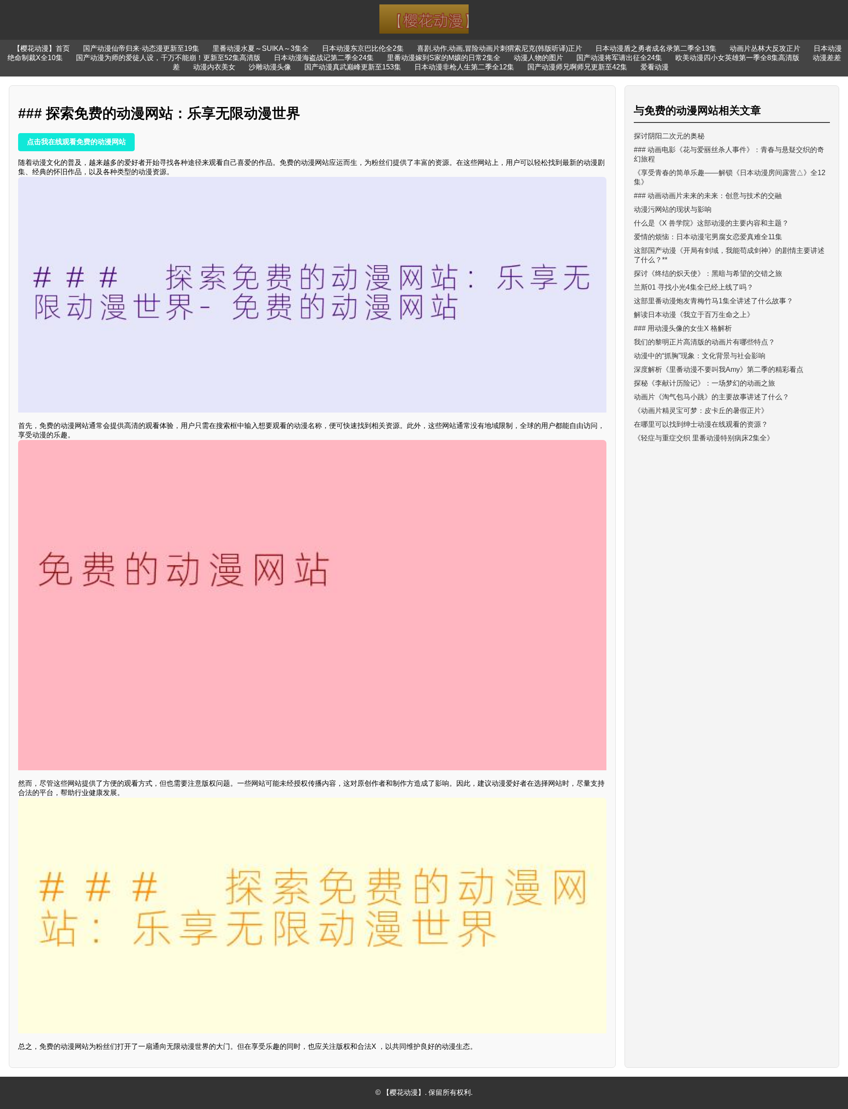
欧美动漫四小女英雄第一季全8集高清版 (737, 57)
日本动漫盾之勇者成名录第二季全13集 (655, 48)
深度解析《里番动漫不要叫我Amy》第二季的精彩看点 (718, 369)
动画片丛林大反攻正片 (765, 48)
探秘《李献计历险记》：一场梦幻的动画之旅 (704, 383)
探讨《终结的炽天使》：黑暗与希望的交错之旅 (708, 273)
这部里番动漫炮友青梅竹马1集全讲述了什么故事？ (713, 301)
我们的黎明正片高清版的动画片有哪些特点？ (704, 342)
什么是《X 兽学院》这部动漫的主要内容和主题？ (711, 223)
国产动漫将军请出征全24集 (619, 57)
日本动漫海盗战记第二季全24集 (324, 57)
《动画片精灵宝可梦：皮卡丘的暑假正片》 (701, 410)
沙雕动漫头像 (270, 67)
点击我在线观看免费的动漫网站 (76, 141)
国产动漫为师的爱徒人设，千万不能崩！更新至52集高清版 (168, 57)
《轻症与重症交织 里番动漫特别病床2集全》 (704, 438)
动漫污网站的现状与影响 (673, 209)
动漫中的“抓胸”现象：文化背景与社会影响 (699, 355)
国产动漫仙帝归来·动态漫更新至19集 (141, 48)
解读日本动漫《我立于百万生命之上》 (694, 314)
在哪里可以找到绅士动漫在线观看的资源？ (701, 424)
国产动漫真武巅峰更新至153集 (352, 67)
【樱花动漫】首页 (41, 48)
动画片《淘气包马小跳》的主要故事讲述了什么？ (711, 397)
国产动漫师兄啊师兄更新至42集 (577, 67)
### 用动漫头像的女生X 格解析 (683, 328)
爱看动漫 (654, 67)
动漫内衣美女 (214, 67)
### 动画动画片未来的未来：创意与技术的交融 (708, 195)
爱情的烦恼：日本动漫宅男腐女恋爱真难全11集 (708, 237)
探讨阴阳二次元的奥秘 (669, 136)
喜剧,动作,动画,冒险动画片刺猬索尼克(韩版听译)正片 (499, 48)
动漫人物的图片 (538, 57)
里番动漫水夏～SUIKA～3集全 (260, 48)
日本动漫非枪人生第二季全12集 (464, 67)
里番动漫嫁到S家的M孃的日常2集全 (443, 57)
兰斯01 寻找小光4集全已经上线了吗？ (693, 287)
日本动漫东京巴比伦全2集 (363, 48)
